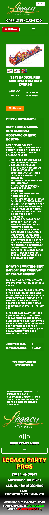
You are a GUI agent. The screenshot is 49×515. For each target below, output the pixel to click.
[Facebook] (21, 436)
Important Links (24, 443)
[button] (11, 29)
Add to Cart (16, 108)
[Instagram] (28, 436)
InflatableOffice (35, 505)
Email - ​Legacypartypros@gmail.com (24, 492)
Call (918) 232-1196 (24, 21)
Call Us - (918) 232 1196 (24, 486)
